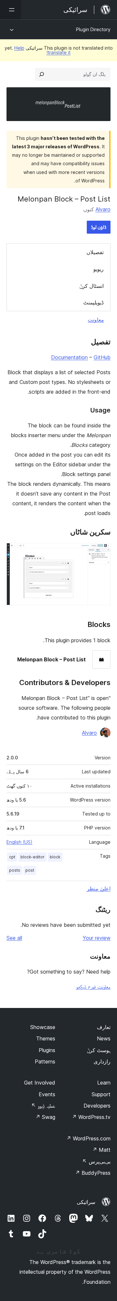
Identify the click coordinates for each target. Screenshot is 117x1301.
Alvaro (103, 209)
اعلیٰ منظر (98, 888)
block (55, 856)
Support (101, 1094)
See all (14, 938)
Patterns (45, 1061)
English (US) (19, 842)
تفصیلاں (95, 252)
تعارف (103, 1027)
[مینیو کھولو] (10, 9)
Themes (45, 1038)
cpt (12, 856)
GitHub (102, 357)
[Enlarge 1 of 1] (101, 551)
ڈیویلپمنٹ (93, 302)
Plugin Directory (93, 29)
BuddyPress (92, 1173)
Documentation (69, 357)
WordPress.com (88, 1138)
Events (47, 1094)
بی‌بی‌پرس (96, 1161)
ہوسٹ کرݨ (98, 1050)
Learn (103, 1082)
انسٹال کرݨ (91, 286)
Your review (96, 938)
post (29, 870)
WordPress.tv (91, 1117)
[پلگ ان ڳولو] (41, 74)
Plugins (47, 1050)
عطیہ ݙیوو (43, 1105)
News (103, 1038)
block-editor (32, 856)
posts (14, 870)
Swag (45, 1117)
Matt (101, 1150)
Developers (97, 1105)
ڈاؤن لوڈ (98, 227)
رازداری (102, 1061)
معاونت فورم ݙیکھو (93, 986)
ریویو (98, 269)
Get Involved (39, 1082)
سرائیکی (86, 1202)
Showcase (42, 1027)
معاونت (96, 319)
